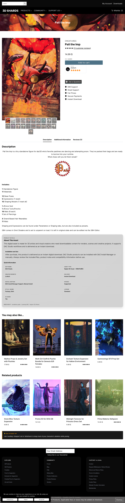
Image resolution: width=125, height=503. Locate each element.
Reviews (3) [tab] (77, 140)
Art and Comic (8, 482)
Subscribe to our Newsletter (57, 455)
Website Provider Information (97, 485)
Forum (48, 464)
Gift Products (8, 467)
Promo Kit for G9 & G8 (44, 419)
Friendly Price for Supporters (12, 479)
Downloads (117, 4)
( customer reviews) (82, 48)
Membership (92, 488)
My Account (107, 4)
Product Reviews (51, 479)
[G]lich (73, 68)
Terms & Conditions (94, 473)
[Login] (122, 11)
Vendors (49, 482)
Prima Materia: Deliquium (108, 419)
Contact (91, 464)
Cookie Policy (92, 482)
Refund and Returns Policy (96, 470)
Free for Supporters (10, 473)
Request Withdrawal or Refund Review (99, 467)
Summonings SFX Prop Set (108, 359)
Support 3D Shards (34, 304)
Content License (93, 476)
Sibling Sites (50, 473)
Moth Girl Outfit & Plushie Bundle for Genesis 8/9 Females (45, 361)
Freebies (7, 470)
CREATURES (71, 41)
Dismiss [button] (119, 500)
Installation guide (16, 304)
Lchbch (7, 276)
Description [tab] (47, 140)
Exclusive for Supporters (11, 476)
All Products (8, 464)
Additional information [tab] (62, 140)
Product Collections (52, 476)
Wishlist (117, 11)
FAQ (48, 470)
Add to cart (84, 62)
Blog (48, 467)
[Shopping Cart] (112, 10)
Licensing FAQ (25, 304)
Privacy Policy (92, 479)
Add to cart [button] (16, 370)
